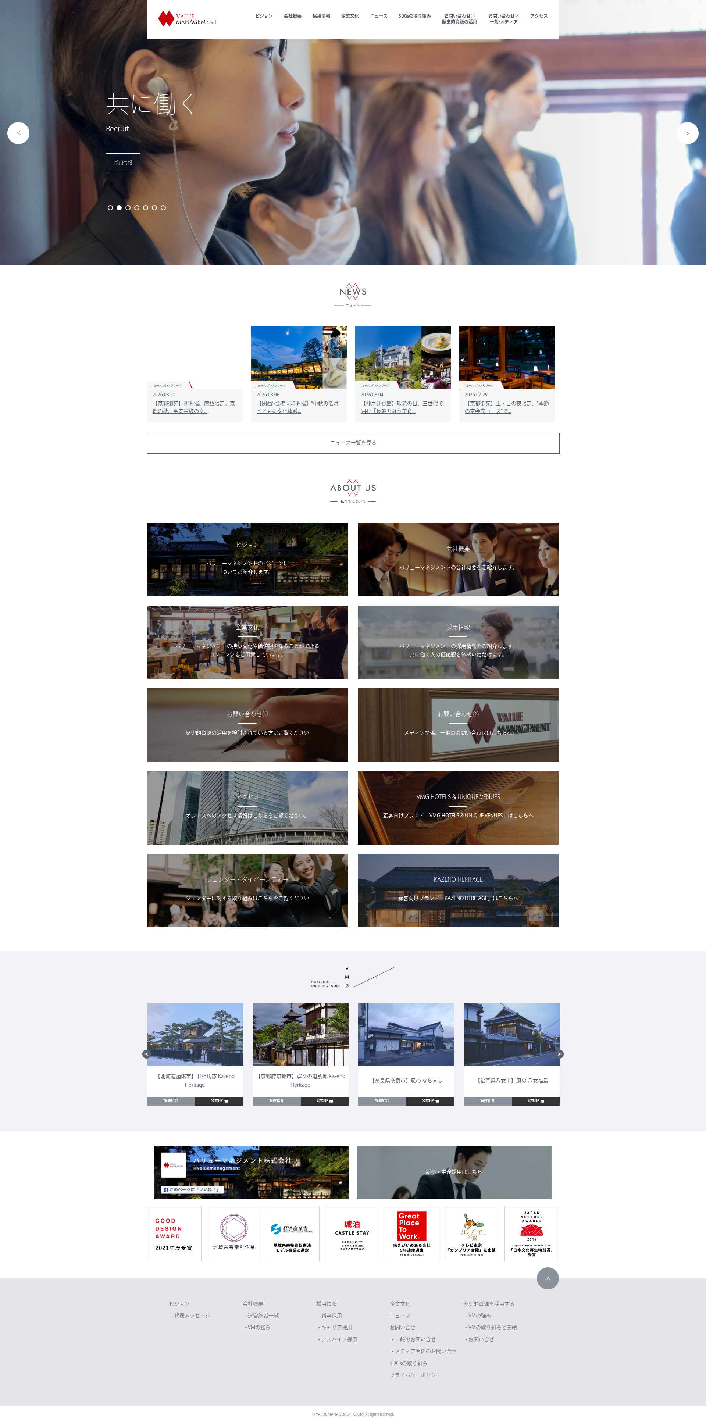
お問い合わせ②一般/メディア (503, 19)
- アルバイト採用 (337, 1340)
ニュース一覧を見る (353, 443)
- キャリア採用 (335, 1328)
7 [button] (163, 207)
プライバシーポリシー (415, 1375)
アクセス (539, 16)
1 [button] (110, 207)
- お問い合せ (480, 1340)
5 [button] (145, 207)
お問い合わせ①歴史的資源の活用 (459, 19)
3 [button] (128, 207)
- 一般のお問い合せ (414, 1340)
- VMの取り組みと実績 (491, 1328)
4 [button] (136, 207)
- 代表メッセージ (190, 1316)
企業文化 (350, 16)
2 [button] (119, 207)
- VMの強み (258, 1328)
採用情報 (321, 16)
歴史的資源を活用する (489, 1304)
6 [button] (154, 207)
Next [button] (688, 133)
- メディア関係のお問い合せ (424, 1352)
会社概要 (293, 16)
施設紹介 (171, 1101)
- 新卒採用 (330, 1316)
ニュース (379, 16)
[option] (353, 132)
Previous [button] (18, 133)
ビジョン (264, 16)
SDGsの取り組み (415, 16)
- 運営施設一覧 (262, 1316)
